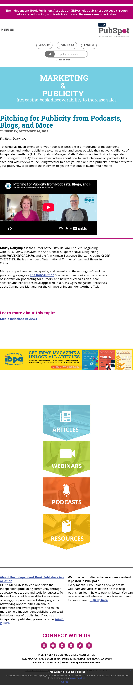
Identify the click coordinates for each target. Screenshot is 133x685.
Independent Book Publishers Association (66, 654)
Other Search (63, 59)
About (44, 45)
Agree (65, 681)
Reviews (31, 319)
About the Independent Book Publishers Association (32, 579)
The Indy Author (42, 275)
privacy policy (77, 678)
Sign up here (99, 600)
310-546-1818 (51, 662)
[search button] (50, 54)
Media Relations (12, 319)
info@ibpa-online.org (85, 662)
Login (89, 45)
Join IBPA (66, 45)
